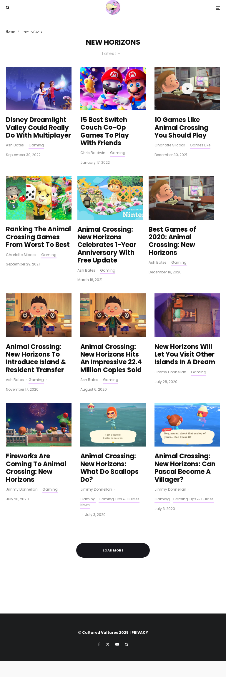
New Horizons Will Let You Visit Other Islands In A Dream (184, 354)
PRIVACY (140, 632)
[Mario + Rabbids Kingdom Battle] (113, 88)
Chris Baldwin (92, 152)
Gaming (36, 145)
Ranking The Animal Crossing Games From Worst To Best (38, 237)
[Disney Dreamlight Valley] (39, 88)
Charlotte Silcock (169, 145)
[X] (107, 644)
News (85, 504)
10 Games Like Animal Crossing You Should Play (181, 127)
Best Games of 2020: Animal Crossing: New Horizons (172, 241)
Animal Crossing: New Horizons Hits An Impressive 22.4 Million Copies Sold (111, 358)
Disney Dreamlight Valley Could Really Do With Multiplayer (38, 127)
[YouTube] (117, 644)
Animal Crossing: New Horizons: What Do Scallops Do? (109, 468)
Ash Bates (15, 145)
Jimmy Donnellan (170, 372)
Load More (113, 550)
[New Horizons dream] (187, 315)
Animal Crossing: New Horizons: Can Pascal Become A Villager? (184, 468)
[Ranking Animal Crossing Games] (39, 198)
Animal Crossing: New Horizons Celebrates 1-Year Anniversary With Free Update (106, 245)
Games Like (200, 145)
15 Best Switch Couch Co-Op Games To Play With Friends (104, 131)
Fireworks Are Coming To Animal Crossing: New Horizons (36, 468)
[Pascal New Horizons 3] (113, 425)
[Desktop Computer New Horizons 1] (181, 198)
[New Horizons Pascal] (187, 425)
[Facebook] (99, 644)
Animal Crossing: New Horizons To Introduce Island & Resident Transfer (36, 358)
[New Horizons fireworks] (39, 425)
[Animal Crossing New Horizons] (110, 198)
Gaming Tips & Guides (119, 499)
